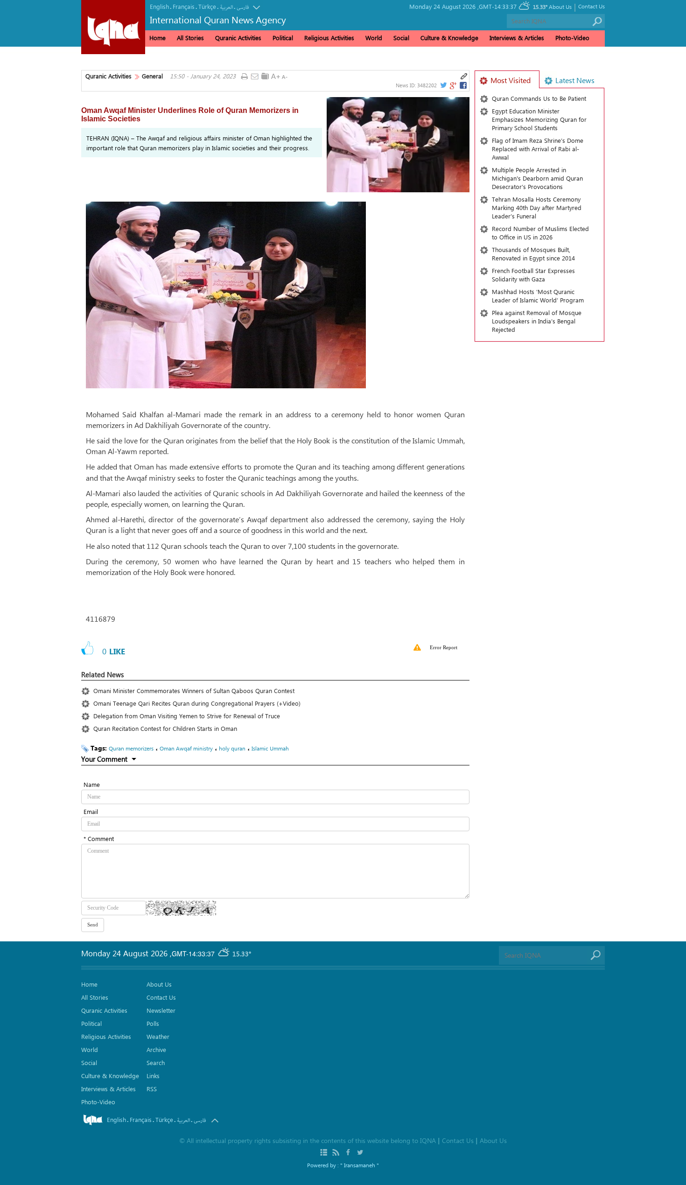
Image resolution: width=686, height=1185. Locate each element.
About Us (560, 6)
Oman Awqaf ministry (186, 748)
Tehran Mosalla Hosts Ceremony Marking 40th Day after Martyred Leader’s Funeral (536, 207)
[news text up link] (275, 76)
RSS (152, 1089)
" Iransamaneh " (359, 1165)
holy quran (232, 748)
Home (157, 38)
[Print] (244, 77)
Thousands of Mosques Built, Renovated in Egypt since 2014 (533, 253)
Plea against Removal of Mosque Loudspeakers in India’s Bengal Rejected (536, 321)
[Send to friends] (255, 77)
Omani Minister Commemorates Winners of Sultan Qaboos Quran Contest (193, 690)
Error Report (443, 647)
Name (92, 784)
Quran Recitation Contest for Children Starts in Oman (165, 728)
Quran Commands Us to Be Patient (539, 98)
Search (156, 1062)
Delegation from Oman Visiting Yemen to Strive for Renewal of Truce (186, 716)
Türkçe (207, 6)
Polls (153, 1023)
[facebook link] (463, 85)
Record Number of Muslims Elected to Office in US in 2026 (540, 232)
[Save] (265, 76)
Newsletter (161, 1010)
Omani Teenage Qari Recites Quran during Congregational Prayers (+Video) (197, 703)
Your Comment (104, 759)
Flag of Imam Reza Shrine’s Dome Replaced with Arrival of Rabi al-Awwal (537, 148)
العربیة (226, 7)
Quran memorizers (131, 748)
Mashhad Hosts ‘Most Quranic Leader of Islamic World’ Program (538, 295)
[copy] (464, 76)
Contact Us (591, 6)
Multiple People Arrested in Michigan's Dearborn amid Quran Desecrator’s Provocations (537, 178)
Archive (156, 1049)
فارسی (243, 7)
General (152, 76)
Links (153, 1076)
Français (184, 6)
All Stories (190, 38)
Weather (158, 1036)
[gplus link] (452, 85)
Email (91, 811)
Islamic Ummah (270, 748)
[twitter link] (443, 85)
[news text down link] (285, 76)
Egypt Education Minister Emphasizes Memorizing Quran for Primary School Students (539, 119)
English (159, 6)
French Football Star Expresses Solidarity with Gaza (533, 274)
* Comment (99, 838)
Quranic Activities (108, 76)
